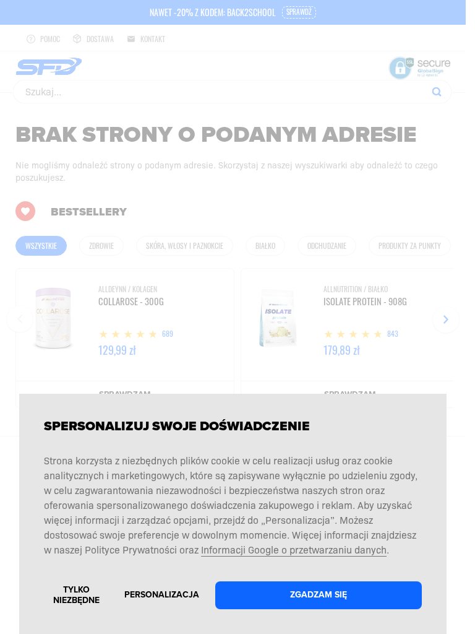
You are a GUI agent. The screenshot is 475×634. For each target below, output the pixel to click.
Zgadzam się (318, 594)
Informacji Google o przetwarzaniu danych (294, 549)
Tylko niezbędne (76, 595)
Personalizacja (161, 594)
